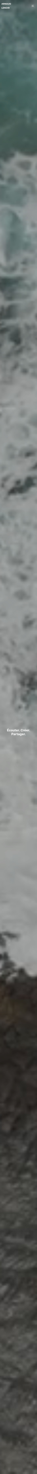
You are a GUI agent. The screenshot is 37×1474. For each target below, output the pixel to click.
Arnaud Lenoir (6, 6)
